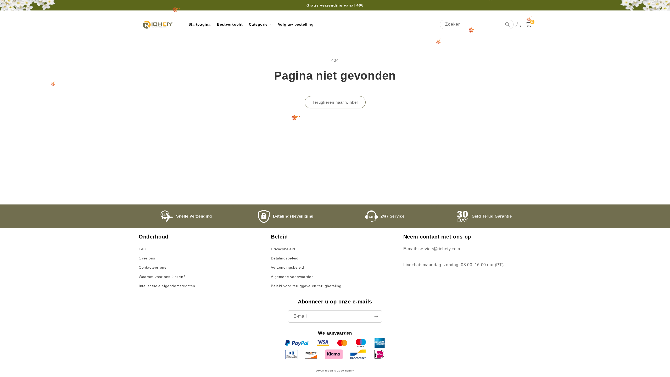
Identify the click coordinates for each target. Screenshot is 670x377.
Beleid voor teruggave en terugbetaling (306, 286)
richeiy (349, 370)
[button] (260, 24)
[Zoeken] (507, 24)
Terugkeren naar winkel (335, 102)
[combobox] (476, 24)
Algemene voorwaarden (292, 277)
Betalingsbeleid (284, 258)
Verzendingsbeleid (287, 267)
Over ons (147, 258)
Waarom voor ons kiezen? (162, 277)
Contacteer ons (152, 267)
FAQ (143, 249)
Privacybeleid (283, 249)
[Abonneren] (376, 316)
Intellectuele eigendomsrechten (167, 286)
